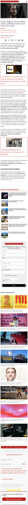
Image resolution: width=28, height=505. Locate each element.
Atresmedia (8, 484)
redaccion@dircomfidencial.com (14, 455)
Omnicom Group (20, 485)
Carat (18, 487)
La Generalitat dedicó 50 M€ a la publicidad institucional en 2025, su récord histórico (12, 310)
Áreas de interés (6, 269)
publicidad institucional (6, 37)
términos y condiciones (12, 275)
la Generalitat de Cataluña (20, 91)
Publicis (5, 485)
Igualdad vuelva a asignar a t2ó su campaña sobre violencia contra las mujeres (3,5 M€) (14, 329)
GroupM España (4, 487)
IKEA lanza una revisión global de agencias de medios (16, 201)
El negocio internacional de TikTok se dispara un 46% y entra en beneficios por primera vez (17, 210)
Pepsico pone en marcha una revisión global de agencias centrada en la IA (16, 232)
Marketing (3, 28)
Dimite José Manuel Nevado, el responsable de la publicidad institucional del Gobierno (13, 383)
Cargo (3, 257)
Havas (14, 487)
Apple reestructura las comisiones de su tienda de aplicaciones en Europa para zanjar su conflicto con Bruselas (17, 225)
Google (21, 484)
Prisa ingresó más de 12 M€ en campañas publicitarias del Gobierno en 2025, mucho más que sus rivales (14, 440)
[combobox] (11, 464)
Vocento (10, 487)
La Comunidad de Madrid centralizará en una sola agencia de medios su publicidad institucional (14, 347)
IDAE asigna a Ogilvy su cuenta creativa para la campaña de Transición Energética (13, 401)
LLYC (2, 485)
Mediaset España (15, 484)
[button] (5, 40)
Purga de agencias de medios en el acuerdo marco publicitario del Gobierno (14, 365)
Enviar (14, 285)
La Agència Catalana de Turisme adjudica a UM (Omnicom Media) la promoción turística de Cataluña (12, 420)
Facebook (3, 484)
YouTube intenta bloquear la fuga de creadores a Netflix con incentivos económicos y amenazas (16, 217)
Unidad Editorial (12, 485)
